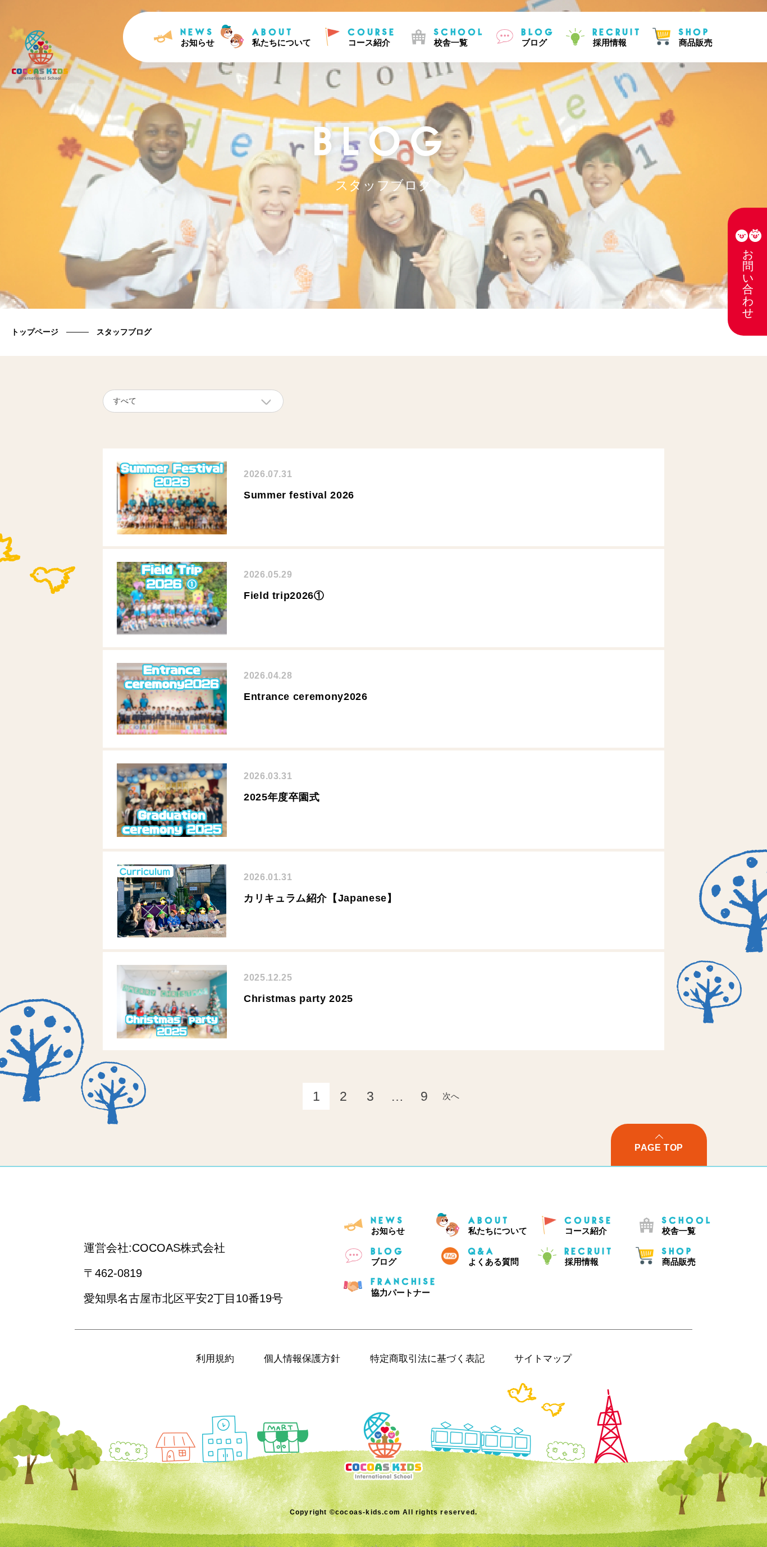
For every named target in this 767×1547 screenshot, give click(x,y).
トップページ (34, 331)
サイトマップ (543, 1358)
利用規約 (215, 1358)
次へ (450, 1096)
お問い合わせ (748, 283)
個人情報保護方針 (302, 1358)
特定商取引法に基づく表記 (427, 1358)
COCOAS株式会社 (178, 1248)
